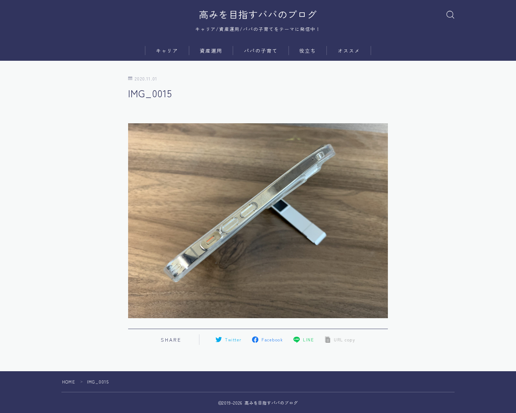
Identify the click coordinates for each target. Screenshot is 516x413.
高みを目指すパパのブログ (258, 14)
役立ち (307, 50)
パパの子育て (261, 50)
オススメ (349, 50)
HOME (68, 382)
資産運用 (211, 50)
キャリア (167, 50)
